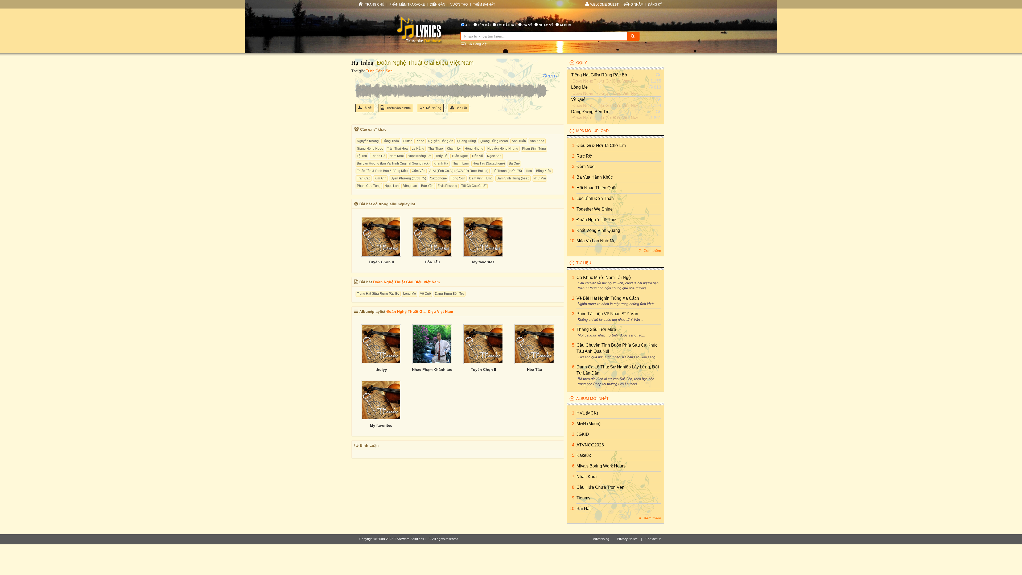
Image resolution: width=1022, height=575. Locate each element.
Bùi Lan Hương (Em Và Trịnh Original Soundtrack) (393, 163)
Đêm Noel (586, 166)
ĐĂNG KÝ (655, 4)
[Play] (360, 76)
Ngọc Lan (392, 186)
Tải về (367, 108)
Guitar (407, 141)
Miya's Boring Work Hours (600, 466)
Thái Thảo (435, 148)
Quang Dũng (466, 141)
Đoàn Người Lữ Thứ (596, 219)
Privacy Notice (627, 539)
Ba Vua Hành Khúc (594, 177)
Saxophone (438, 178)
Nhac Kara (586, 476)
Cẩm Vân (418, 171)
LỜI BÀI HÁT (506, 25)
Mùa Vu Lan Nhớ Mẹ (596, 241)
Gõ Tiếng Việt (477, 44)
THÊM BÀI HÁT (484, 4)
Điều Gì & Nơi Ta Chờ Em (601, 145)
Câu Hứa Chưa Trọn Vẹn (600, 487)
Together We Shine (594, 209)
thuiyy (381, 369)
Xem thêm (652, 250)
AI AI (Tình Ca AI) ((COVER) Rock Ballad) (458, 171)
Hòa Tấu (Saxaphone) (489, 163)
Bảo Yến (427, 186)
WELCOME (604, 4)
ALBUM (565, 25)
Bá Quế (514, 163)
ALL (468, 25)
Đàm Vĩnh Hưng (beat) (513, 178)
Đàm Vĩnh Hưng (481, 178)
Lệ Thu (362, 156)
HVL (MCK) (587, 413)
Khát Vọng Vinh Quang (598, 230)
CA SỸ (527, 25)
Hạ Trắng (362, 62)
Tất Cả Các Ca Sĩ (473, 186)
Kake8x (583, 455)
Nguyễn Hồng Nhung (502, 148)
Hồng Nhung (474, 148)
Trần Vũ (477, 156)
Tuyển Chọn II (381, 262)
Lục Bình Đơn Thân (595, 198)
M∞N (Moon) (588, 423)
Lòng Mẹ (409, 293)
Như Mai (539, 178)
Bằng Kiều (543, 171)
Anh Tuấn (519, 141)
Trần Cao (363, 178)
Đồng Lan (410, 186)
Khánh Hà (441, 163)
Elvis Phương (447, 186)
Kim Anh (380, 178)
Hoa (529, 171)
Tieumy (583, 498)
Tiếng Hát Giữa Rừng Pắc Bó (378, 293)
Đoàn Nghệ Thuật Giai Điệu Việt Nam (425, 62)
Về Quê (425, 293)
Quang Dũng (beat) (494, 141)
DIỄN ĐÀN (437, 4)
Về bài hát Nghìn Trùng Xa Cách (607, 298)
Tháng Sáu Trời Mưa (596, 329)
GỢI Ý (581, 62)
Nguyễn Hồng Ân (440, 141)
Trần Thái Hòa (397, 148)
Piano (420, 141)
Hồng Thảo (391, 141)
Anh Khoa (537, 141)
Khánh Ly (454, 148)
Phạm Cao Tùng (369, 186)
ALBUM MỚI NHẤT (592, 398)
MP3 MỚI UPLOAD (592, 131)
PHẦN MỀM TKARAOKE (407, 4)
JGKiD (582, 434)
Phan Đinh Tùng (534, 148)
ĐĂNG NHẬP (633, 4)
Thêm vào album (398, 108)
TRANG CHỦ (374, 4)
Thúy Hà (441, 156)
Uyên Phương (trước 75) (408, 178)
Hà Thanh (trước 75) (507, 171)
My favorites (483, 262)
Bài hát (583, 508)
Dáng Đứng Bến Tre (449, 293)
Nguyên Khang (368, 141)
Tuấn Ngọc (460, 156)
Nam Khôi (396, 156)
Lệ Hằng (418, 148)
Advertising (601, 539)
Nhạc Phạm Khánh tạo (432, 369)
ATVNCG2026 (590, 445)
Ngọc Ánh (494, 156)
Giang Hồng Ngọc (370, 148)
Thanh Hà (378, 156)
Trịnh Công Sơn (379, 71)
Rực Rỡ (584, 156)
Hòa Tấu (432, 262)
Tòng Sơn (458, 178)
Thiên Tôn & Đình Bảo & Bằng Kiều (382, 171)
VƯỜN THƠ (459, 4)
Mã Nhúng (433, 108)
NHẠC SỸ (546, 25)
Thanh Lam (460, 163)
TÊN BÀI (484, 25)
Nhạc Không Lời (419, 156)
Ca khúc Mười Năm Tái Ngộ (603, 277)
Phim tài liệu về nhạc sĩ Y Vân (607, 313)
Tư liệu (583, 263)
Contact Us (653, 539)
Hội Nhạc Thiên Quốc (596, 188)
